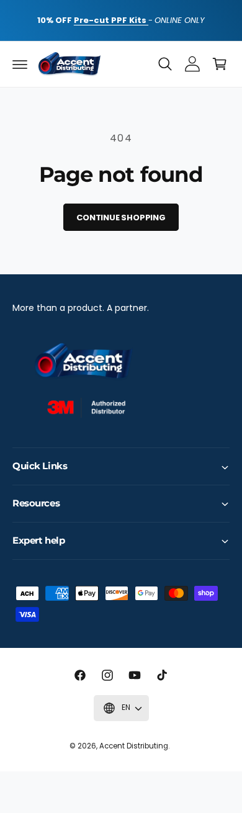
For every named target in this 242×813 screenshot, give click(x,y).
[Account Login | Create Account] (192, 64)
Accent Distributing (133, 746)
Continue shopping (121, 217)
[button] (20, 64)
